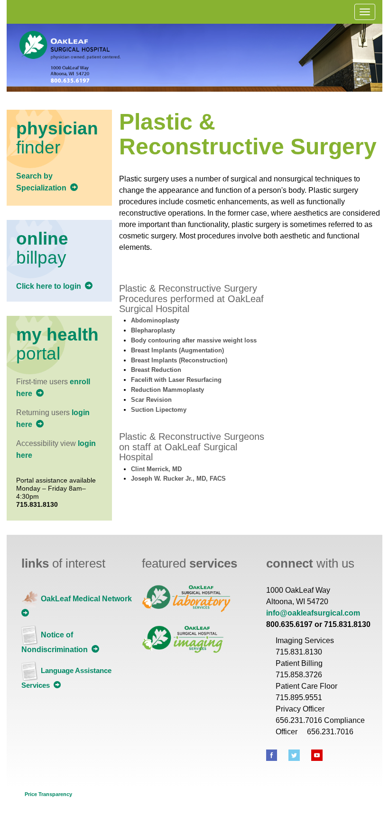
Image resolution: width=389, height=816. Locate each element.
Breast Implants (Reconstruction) (179, 360)
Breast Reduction (156, 369)
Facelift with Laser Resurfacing (176, 379)
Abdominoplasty (155, 320)
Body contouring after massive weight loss (194, 340)
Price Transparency (48, 794)
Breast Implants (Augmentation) (177, 350)
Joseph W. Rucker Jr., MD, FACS (178, 478)
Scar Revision (151, 399)
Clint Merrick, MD (156, 469)
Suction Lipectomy (158, 409)
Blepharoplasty (153, 330)
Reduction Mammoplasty (167, 389)
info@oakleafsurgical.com (313, 613)
